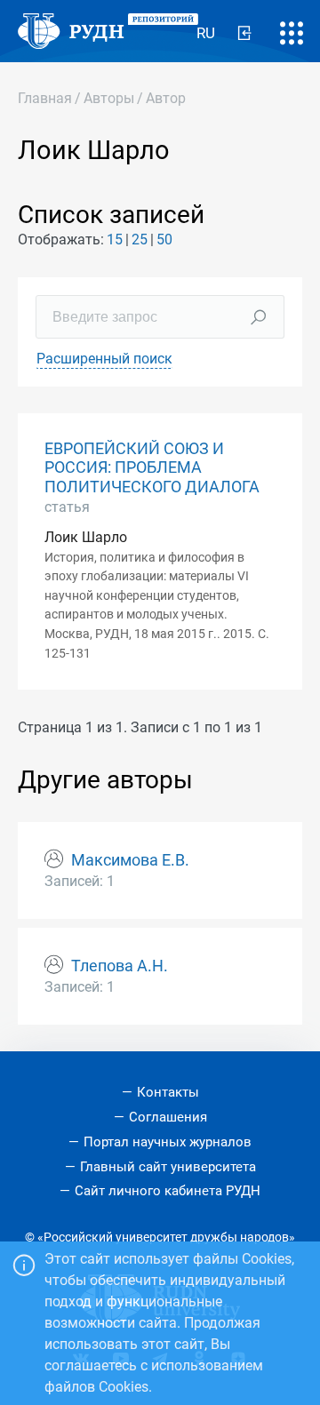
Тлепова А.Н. (119, 966)
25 (140, 239)
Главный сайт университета (168, 1167)
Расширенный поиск (104, 358)
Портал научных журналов (168, 1142)
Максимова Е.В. (130, 860)
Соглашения (168, 1117)
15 (115, 239)
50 (164, 239)
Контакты (168, 1092)
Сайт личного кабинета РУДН (167, 1191)
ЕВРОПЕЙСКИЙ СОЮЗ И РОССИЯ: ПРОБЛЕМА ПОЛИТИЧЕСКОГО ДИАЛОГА (152, 467)
